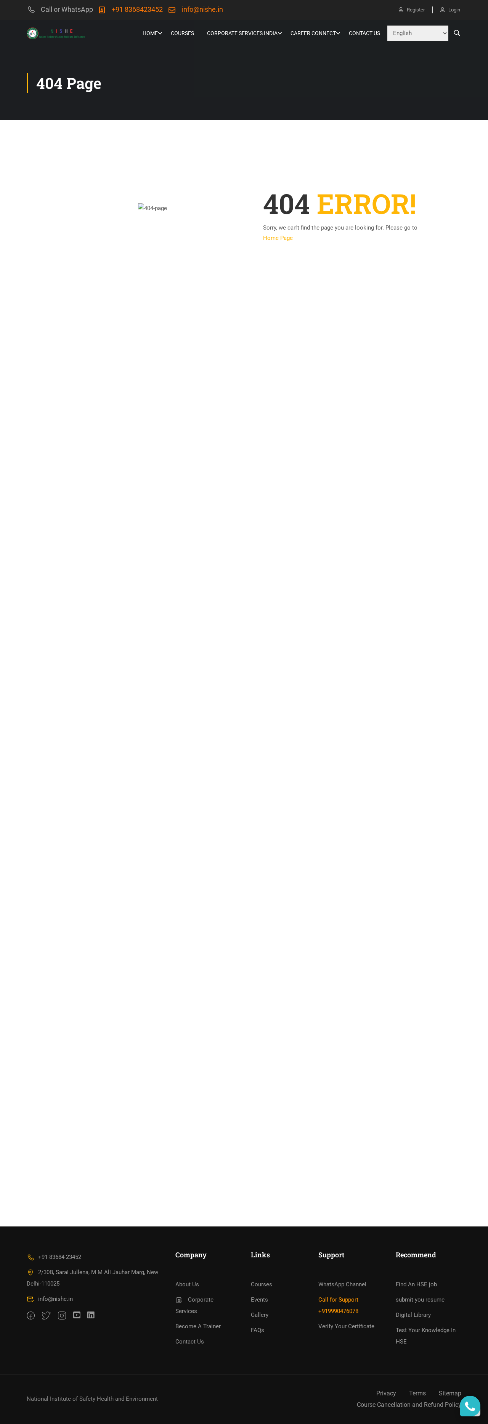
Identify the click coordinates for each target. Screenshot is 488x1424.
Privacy (386, 1393)
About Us (187, 1284)
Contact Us (364, 33)
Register (416, 10)
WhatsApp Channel (342, 1284)
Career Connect (313, 33)
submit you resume (420, 1299)
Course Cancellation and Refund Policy (409, 1404)
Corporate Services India (242, 33)
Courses (182, 33)
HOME (150, 33)
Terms (417, 1393)
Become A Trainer (198, 1326)
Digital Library (413, 1314)
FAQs (257, 1330)
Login (454, 10)
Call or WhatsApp (67, 9)
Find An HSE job (416, 1284)
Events (259, 1299)
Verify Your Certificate (346, 1326)
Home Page (278, 238)
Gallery (259, 1314)
